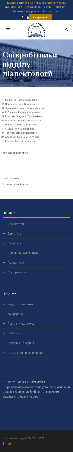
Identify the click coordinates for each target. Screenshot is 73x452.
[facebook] (22, 17)
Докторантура (13, 6)
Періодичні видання (21, 343)
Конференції (40, 17)
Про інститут (16, 223)
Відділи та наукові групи (23, 252)
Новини (60, 6)
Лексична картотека (21, 323)
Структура (14, 243)
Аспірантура (33, 6)
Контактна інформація (26, 11)
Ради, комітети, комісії (22, 304)
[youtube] (28, 17)
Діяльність (14, 233)
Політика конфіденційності (25, 352)
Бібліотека (14, 333)
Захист (48, 6)
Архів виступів (51, 11)
